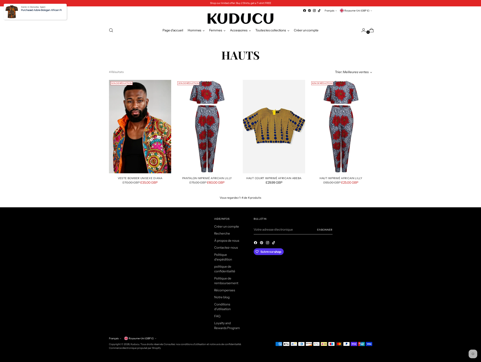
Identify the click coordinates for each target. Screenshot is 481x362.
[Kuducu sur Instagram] (314, 10)
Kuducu (135, 344)
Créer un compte (226, 226)
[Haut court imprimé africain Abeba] (274, 126)
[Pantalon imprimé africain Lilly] (207, 126)
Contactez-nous (226, 247)
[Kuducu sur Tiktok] (319, 10)
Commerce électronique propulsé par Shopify (135, 347)
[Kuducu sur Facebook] (304, 10)
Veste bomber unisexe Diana (140, 178)
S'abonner (325, 229)
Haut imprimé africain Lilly (341, 178)
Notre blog (222, 297)
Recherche (222, 233)
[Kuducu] (240, 18)
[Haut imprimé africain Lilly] (341, 126)
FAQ (217, 316)
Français (329, 10)
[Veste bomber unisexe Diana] (140, 126)
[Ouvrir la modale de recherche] (111, 30)
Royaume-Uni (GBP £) (356, 10)
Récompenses (224, 290)
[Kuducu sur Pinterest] (309, 10)
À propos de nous (226, 240)
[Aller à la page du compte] (362, 30)
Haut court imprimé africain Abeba (274, 178)
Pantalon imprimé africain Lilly (207, 178)
